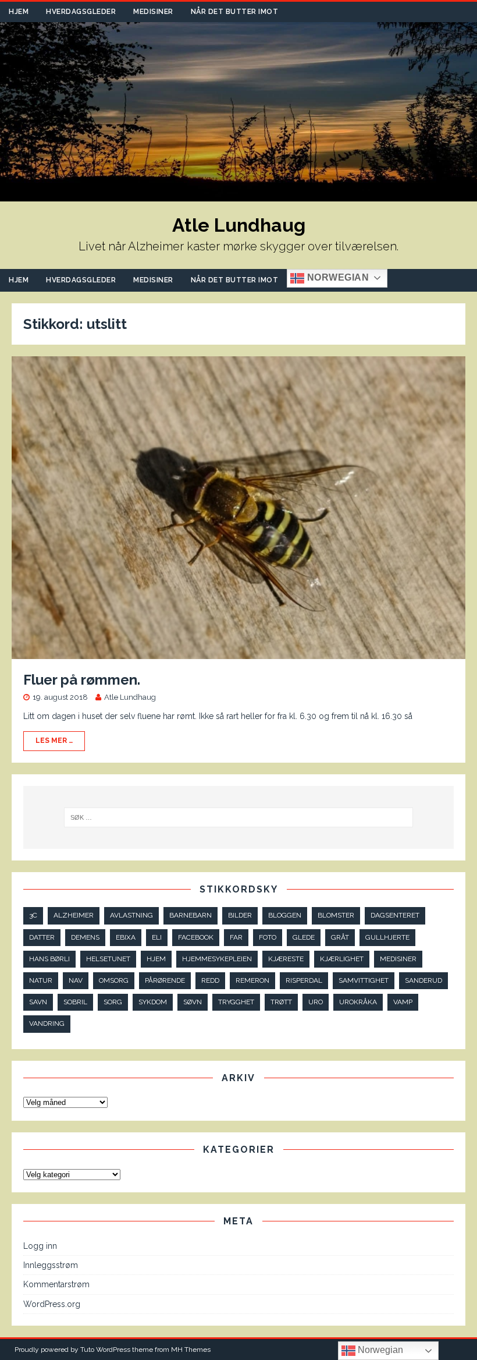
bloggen (284, 915)
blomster (336, 915)
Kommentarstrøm (56, 1284)
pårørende (165, 980)
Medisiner (153, 12)
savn (38, 1002)
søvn (192, 1002)
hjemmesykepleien (217, 959)
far (236, 937)
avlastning (131, 915)
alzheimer (74, 915)
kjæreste (286, 959)
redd (210, 980)
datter (42, 937)
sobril (75, 1002)
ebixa (126, 937)
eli (157, 937)
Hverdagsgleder (81, 12)
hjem (156, 959)
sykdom (152, 1002)
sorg (113, 1002)
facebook (195, 937)
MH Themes (191, 1349)
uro (315, 1002)
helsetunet (108, 959)
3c (33, 915)
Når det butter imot (235, 12)
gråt (340, 937)
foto (267, 937)
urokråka (358, 1002)
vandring (47, 1023)
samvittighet (364, 980)
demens (85, 937)
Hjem (19, 12)
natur (40, 980)
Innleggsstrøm (50, 1265)
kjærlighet (342, 959)
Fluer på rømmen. (81, 679)
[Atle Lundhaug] (238, 195)
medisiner (398, 959)
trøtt (281, 1002)
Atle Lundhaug (130, 697)
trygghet (236, 1002)
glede (304, 937)
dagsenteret (395, 915)
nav (76, 980)
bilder (240, 915)
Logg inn (40, 1246)
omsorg (114, 980)
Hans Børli (49, 959)
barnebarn (190, 915)
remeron (252, 980)
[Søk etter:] (238, 817)
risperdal (304, 980)
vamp (402, 1002)
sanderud (423, 980)
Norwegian (336, 277)
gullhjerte (387, 937)
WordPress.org (51, 1304)
